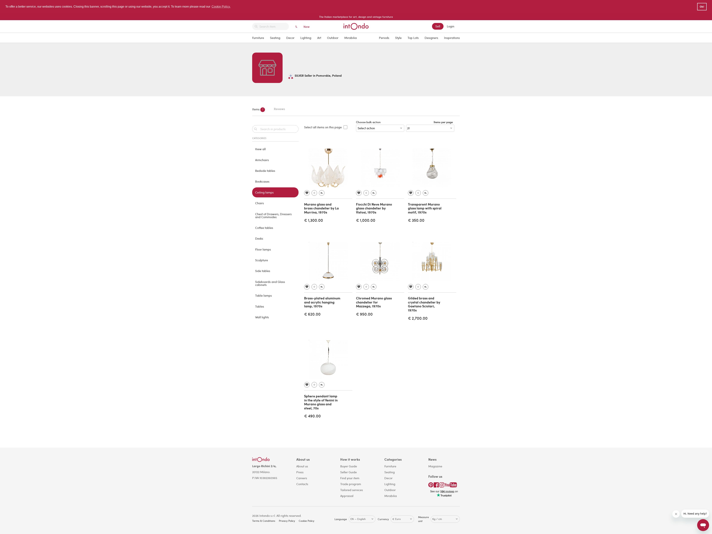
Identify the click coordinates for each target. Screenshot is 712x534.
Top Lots (413, 38)
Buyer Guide (348, 466)
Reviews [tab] (279, 109)
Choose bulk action (368, 122)
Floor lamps (263, 249)
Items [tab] (257, 109)
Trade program (350, 484)
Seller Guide (348, 472)
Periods (384, 38)
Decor (290, 38)
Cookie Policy (306, 521)
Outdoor (332, 38)
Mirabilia (350, 38)
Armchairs (262, 160)
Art (319, 38)
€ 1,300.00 (313, 220)
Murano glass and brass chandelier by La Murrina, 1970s (321, 208)
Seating (275, 38)
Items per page (444, 122)
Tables (259, 306)
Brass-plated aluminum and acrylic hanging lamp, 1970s (322, 302)
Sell (437, 26)
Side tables (262, 271)
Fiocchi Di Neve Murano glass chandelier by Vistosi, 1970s (374, 208)
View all (260, 149)
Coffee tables (264, 228)
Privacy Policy (287, 521)
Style (398, 38)
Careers (301, 478)
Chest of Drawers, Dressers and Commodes (273, 215)
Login (450, 26)
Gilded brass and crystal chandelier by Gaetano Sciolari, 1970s (424, 304)
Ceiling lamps (264, 192)
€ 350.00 (416, 220)
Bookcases (262, 181)
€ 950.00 (364, 314)
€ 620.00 (312, 314)
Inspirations (452, 38)
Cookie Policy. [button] (221, 6)
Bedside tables (265, 171)
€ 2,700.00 (418, 318)
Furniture (258, 38)
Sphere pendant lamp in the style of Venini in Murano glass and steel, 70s (321, 402)
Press (300, 472)
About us (302, 466)
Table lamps (263, 295)
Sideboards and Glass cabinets (270, 283)
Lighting (305, 38)
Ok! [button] (702, 6)
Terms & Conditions (263, 521)
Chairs (259, 203)
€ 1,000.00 (365, 220)
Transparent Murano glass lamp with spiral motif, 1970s (424, 208)
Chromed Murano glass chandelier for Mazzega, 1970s (374, 302)
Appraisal (346, 496)
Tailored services (351, 490)
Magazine (435, 466)
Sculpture (261, 260)
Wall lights (262, 317)
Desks (259, 238)
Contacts (302, 484)
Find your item (349, 478)
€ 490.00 (312, 415)
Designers (431, 38)
